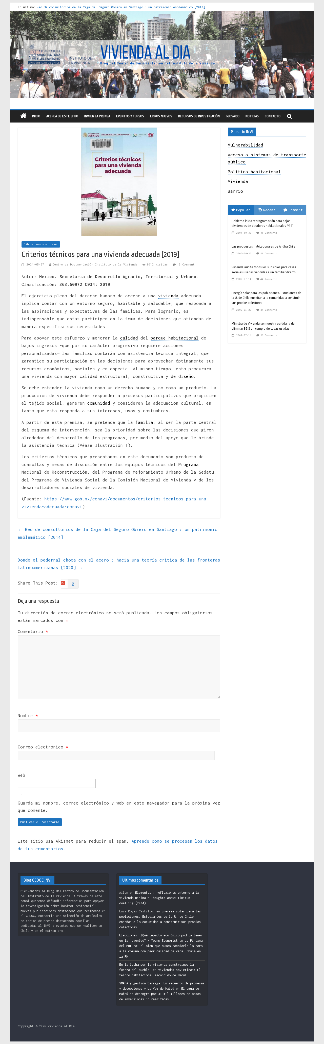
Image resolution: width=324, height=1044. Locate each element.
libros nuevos (161, 116)
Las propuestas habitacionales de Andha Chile (263, 246)
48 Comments (268, 253)
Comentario (33, 631)
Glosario (232, 116)
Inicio (36, 116)
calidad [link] (129, 338)
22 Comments (268, 335)
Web (21, 775)
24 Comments (268, 309)
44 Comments (268, 279)
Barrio (235, 191)
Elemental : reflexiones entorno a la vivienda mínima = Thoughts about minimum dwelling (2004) (159, 898)
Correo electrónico (43, 746)
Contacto (272, 116)
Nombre (28, 715)
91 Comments (268, 232)
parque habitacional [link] (175, 338)
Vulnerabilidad (245, 145)
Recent (269, 210)
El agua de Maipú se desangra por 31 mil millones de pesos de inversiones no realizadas (160, 994)
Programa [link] (188, 464)
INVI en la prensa (97, 116)
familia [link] (144, 422)
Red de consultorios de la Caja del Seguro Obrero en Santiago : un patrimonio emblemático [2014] (121, 7)
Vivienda (238, 181)
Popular (243, 210)
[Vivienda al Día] (23, 116)
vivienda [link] (168, 295)
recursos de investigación (199, 116)
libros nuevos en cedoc (40, 244)
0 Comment (186, 264)
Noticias (252, 116)
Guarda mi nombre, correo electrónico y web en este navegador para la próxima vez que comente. (119, 806)
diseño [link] (186, 376)
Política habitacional (254, 171)
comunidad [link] (98, 403)
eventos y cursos (130, 116)
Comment (296, 210)
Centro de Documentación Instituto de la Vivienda (94, 264)
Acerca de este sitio (62, 116)
